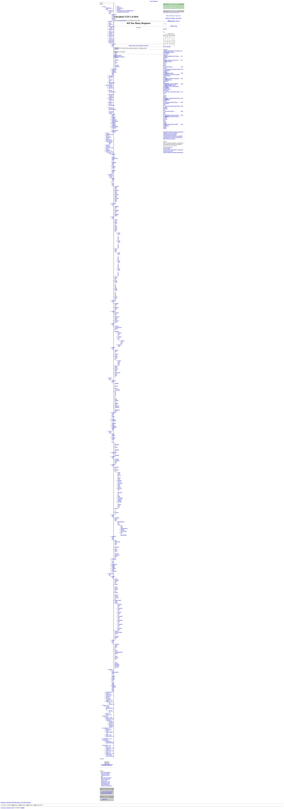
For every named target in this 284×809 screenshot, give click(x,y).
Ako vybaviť (111, 703)
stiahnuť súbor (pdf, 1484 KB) (136, 45)
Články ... (106, 705)
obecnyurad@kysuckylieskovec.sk (107, 764)
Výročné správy (111, 39)
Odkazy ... (109, 701)
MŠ (118, 55)
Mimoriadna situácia (111, 83)
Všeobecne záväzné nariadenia (111, 96)
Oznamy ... (109, 147)
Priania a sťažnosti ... (108, 145)
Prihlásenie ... (106, 740)
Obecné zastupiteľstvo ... (112, 92)
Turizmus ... (108, 696)
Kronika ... (108, 693)
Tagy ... (108, 746)
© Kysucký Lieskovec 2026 (7, 807)
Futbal (113, 577)
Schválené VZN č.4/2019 (123, 12)
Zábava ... (111, 669)
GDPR (24, 802)
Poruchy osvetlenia (111, 722)
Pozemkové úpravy (111, 42)
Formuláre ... (109, 750)
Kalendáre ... (109, 748)
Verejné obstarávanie (109, 133)
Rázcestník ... (107, 745)
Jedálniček (119, 56)
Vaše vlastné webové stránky (109, 755)
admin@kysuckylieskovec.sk (107, 765)
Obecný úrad (107, 763)
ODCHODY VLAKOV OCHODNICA (172, 137)
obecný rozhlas (166, 148)
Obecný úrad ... (109, 85)
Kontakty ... (105, 716)
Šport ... (108, 730)
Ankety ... (108, 749)
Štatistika (14, 802)
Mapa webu (20, 802)
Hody (113, 217)
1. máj (112, 184)
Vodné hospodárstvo (109, 139)
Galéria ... (109, 151)
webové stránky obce (168, 151)
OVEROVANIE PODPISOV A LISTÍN (172, 136)
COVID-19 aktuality (111, 79)
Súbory (110, 143)
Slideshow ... (109, 753)
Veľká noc (113, 324)
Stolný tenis (113, 641)
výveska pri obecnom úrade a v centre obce (173, 149)
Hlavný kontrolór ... (111, 100)
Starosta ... (111, 86)
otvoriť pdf (145, 45)
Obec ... (104, 6)
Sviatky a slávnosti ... (111, 176)
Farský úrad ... (109, 694)
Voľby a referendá (108, 136)
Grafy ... (108, 752)
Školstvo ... (109, 729)
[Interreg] (165, 29)
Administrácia (9, 802)
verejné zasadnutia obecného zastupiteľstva (173, 152)
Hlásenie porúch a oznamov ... (109, 719)
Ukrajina (111, 75)
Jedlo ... (111, 153)
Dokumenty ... (120, 8)
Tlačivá (111, 34)
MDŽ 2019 (113, 180)
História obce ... (109, 692)
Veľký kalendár (166, 46)
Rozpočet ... (111, 30)
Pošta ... (107, 149)
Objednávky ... (111, 27)
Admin (168, 147)
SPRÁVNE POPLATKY (169, 138)
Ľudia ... (109, 717)
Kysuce (107, 697)
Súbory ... (119, 9)
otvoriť (171, 147)
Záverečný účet (111, 32)
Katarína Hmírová (122, 20)
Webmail (28, 802)
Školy (113, 515)
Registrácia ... (109, 741)
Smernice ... (111, 36)
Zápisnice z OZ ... (111, 12)
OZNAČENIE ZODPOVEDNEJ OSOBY (170, 134)
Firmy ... (108, 734)
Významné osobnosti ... (109, 699)
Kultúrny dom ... (111, 103)
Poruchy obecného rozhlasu (111, 725)
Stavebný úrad (109, 141)
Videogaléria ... (107, 738)
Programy (108, 150)
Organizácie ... (107, 728)
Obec (151, 1)
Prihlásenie (155, 1)
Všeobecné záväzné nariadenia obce (125, 10)
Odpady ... (109, 714)
